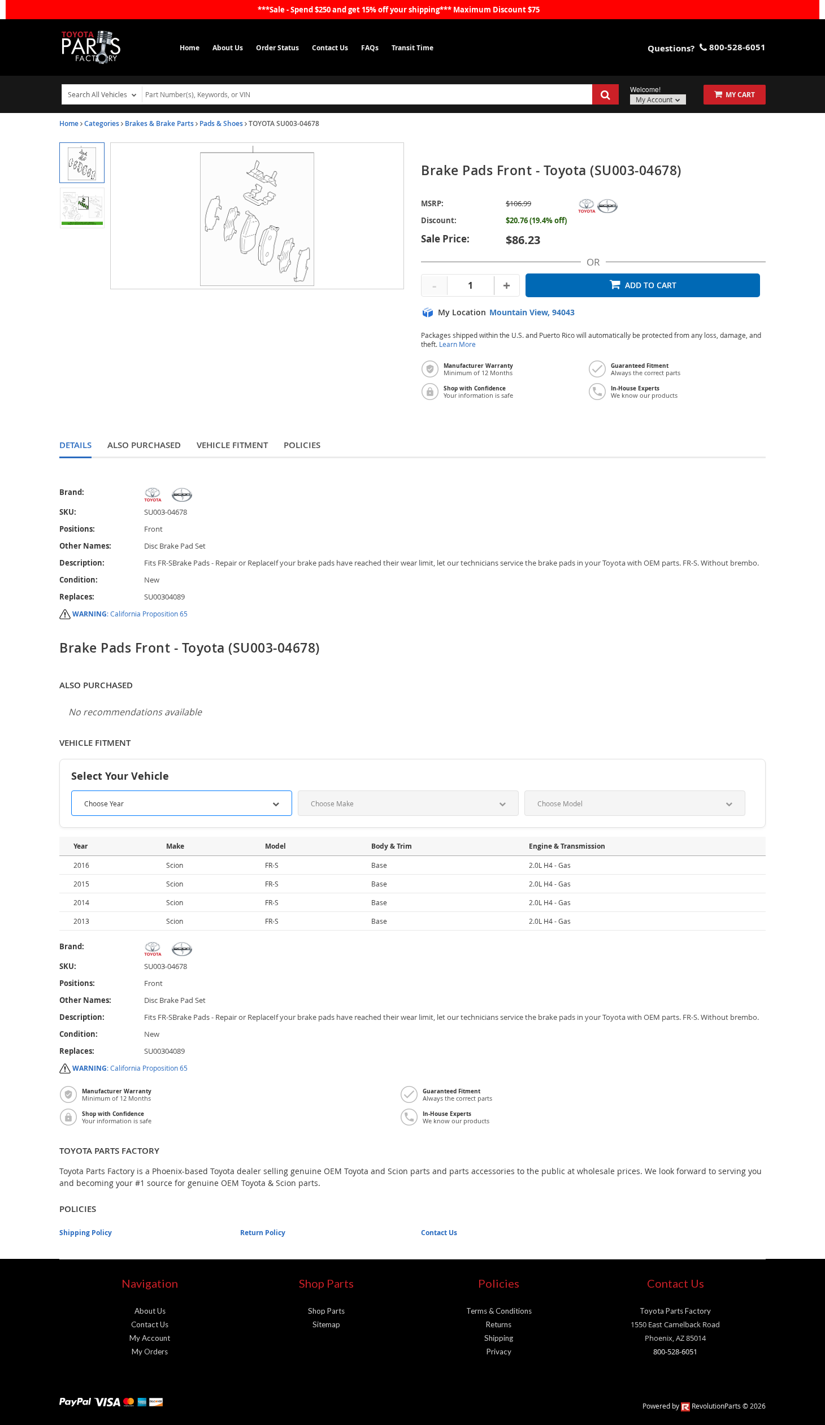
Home (189, 48)
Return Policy (262, 1232)
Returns (498, 1324)
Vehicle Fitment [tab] (232, 445)
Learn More (457, 344)
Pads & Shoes (221, 123)
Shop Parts (326, 1310)
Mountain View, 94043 (532, 312)
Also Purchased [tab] (144, 445)
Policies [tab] (302, 445)
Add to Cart (650, 285)
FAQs (370, 48)
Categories (101, 123)
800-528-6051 (675, 1351)
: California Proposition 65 (130, 613)
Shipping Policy (85, 1232)
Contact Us (330, 48)
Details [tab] (75, 445)
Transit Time (412, 48)
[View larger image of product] (81, 162)
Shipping (498, 1338)
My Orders (150, 1351)
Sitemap (326, 1324)
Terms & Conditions (499, 1310)
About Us (227, 48)
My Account (655, 99)
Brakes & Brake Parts (159, 123)
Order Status (277, 48)
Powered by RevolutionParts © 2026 (704, 1405)
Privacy (499, 1351)
